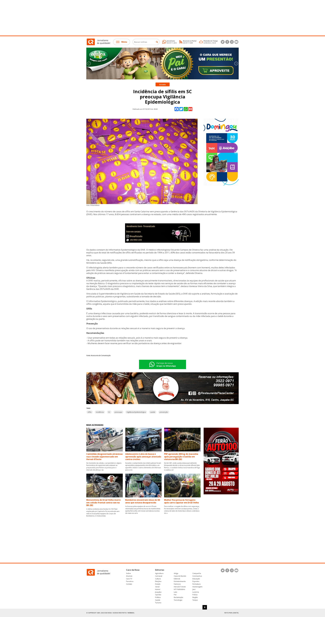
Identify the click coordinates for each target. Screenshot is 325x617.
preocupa (118, 412)
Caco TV (129, 579)
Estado (157, 584)
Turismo (158, 603)
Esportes (195, 581)
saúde (152, 412)
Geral (157, 587)
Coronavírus (197, 576)
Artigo (176, 573)
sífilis (90, 412)
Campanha (196, 573)
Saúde (157, 600)
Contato (129, 584)
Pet (175, 595)
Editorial (177, 579)
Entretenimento (180, 581)
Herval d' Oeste (180, 587)
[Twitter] (223, 42)
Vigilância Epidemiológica (136, 412)
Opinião (158, 595)
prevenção (164, 412)
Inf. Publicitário (179, 589)
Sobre (128, 573)
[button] (236, 63)
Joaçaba (158, 592)
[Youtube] (236, 42)
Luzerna (195, 592)
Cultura (158, 579)
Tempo (195, 600)
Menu (124, 42)
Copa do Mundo (180, 576)
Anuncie (129, 576)
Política (158, 597)
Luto (175, 592)
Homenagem (197, 587)
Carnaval (158, 576)
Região (195, 597)
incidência (100, 412)
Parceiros (129, 581)
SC (109, 412)
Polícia (194, 595)
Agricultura (159, 573)
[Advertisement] (76, 18)
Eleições (158, 581)
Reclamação (178, 597)
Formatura (196, 584)
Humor (157, 589)
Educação (196, 579)
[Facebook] (227, 42)
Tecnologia (178, 600)
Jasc (194, 589)
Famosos (177, 584)
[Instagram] (232, 42)
